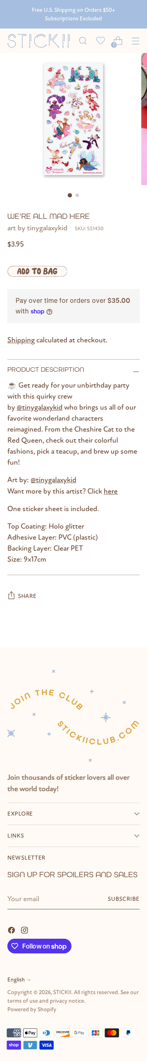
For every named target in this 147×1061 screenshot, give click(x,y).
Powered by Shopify (31, 1009)
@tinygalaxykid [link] (39, 407)
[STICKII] (40, 41)
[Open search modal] (82, 41)
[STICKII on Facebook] (12, 929)
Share (27, 596)
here (111, 491)
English (16, 979)
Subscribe (124, 899)
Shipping (21, 340)
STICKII (62, 992)
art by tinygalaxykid (37, 228)
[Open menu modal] (135, 41)
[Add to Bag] (37, 271)
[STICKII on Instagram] (25, 929)
